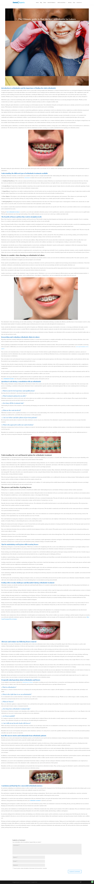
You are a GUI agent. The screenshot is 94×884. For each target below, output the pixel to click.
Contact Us (79, 2)
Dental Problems (51, 2)
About (44, 2)
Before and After (61, 2)
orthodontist (27, 177)
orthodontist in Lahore (28, 682)
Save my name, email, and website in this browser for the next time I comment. (30, 868)
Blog (41, 2)
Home (37, 2)
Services (69, 2)
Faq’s (74, 2)
